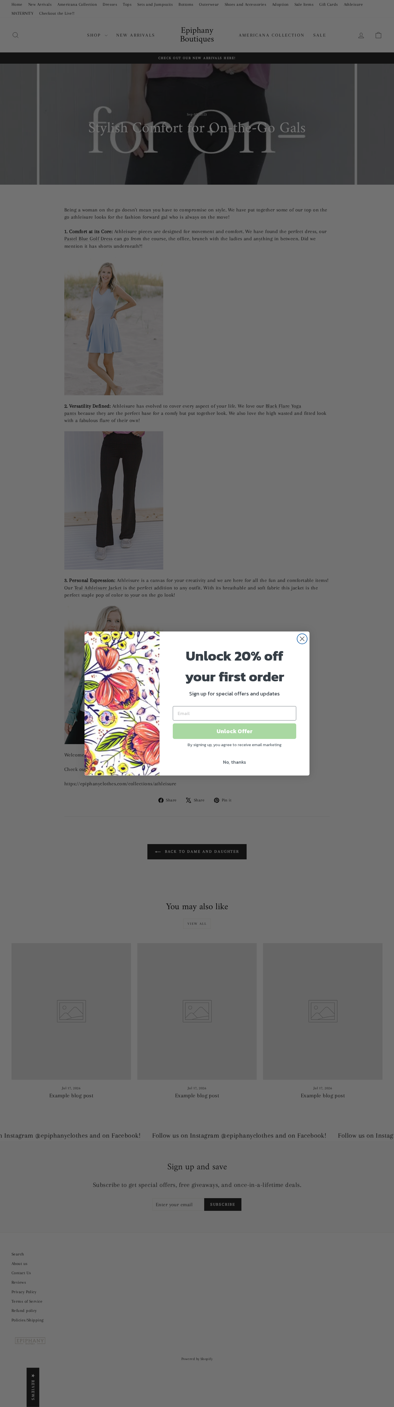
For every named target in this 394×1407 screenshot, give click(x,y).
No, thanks (234, 762)
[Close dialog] (302, 639)
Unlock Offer (235, 731)
